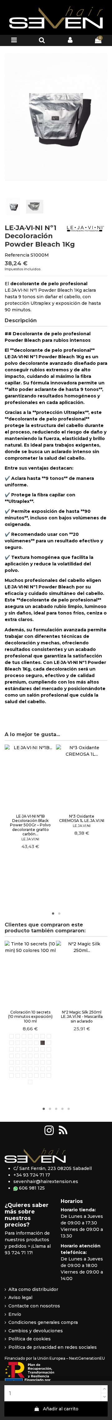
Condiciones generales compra (43, 1322)
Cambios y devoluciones (35, 1331)
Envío (14, 1314)
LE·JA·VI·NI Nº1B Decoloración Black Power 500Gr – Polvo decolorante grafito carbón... (30, 825)
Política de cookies (29, 1339)
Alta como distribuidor (33, 1289)
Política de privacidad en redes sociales (52, 1347)
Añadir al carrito (60, 1409)
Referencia (17, 255)
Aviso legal (20, 1297)
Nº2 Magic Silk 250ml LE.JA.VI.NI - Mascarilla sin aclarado (82, 1016)
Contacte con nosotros (34, 1306)
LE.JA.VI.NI (30, 839)
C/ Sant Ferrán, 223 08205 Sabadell (52, 1168)
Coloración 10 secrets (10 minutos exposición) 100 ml (30, 1016)
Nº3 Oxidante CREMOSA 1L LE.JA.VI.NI (81, 818)
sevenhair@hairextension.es (45, 1181)
